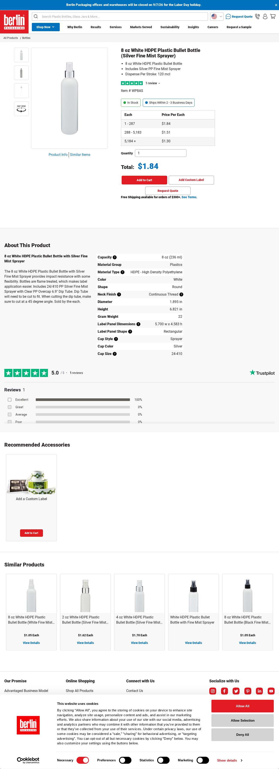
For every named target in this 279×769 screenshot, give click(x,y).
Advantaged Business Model (26, 691)
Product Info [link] (58, 155)
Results (96, 27)
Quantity (127, 153)
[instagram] (212, 691)
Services (116, 27)
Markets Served (141, 27)
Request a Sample (239, 27)
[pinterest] (247, 691)
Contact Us (134, 691)
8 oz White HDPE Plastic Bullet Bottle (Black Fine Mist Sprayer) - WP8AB (246, 620)
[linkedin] (259, 691)
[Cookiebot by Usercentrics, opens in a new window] (28, 760)
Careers (213, 27)
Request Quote (168, 191)
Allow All (242, 706)
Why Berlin (74, 27)
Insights (193, 27)
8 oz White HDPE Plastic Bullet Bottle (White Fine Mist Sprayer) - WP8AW (30, 620)
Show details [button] (227, 760)
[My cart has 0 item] (273, 16)
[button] (257, 16)
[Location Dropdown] (216, 16)
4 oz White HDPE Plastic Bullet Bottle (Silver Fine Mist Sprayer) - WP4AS (138, 620)
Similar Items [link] (80, 155)
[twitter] (236, 691)
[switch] (125, 760)
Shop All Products (79, 691)
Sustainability (169, 27)
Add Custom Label (191, 180)
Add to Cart (144, 180)
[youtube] (271, 691)
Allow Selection (243, 720)
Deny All (242, 734)
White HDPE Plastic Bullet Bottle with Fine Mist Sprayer (192, 619)
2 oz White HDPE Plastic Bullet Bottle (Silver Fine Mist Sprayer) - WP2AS (84, 620)
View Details (31, 643)
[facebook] (224, 691)
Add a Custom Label (31, 499)
